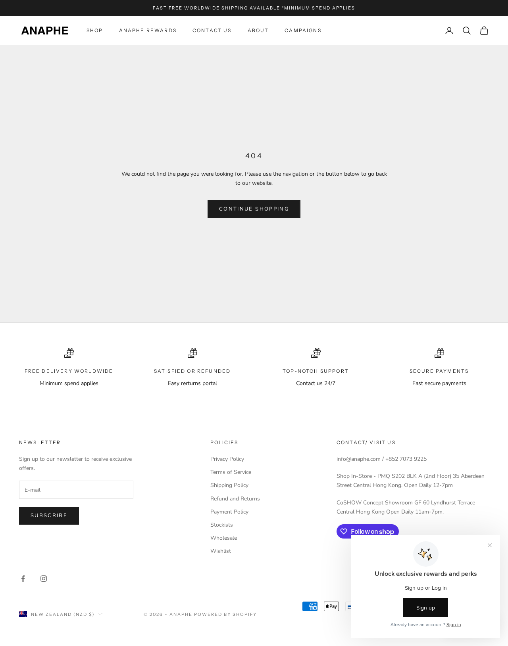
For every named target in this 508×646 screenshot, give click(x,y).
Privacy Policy (227, 459)
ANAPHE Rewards (148, 30)
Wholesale (223, 538)
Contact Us (212, 30)
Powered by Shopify (225, 614)
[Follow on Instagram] (44, 579)
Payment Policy (229, 512)
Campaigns (303, 30)
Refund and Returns (235, 498)
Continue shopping (254, 209)
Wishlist (220, 551)
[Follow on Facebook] (23, 579)
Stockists (221, 525)
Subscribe (49, 515)
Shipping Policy (229, 485)
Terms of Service (230, 472)
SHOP (95, 30)
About (258, 30)
